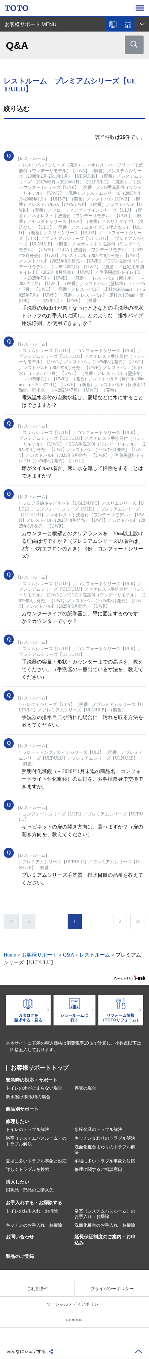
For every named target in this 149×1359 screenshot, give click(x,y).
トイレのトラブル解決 (27, 1129)
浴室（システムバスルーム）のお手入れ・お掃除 (104, 1214)
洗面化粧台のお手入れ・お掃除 (104, 1225)
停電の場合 (85, 1088)
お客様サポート (39, 955)
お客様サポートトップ (40, 1068)
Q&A (68, 955)
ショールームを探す (127, 24)
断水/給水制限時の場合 (28, 1096)
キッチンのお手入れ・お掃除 (34, 1225)
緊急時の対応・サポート (32, 1080)
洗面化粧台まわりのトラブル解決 (104, 1149)
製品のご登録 (20, 1256)
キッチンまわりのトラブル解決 (104, 1138)
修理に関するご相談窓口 (98, 1169)
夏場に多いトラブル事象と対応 (36, 1161)
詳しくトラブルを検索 (27, 1169)
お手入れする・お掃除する (34, 1202)
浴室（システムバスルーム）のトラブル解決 (36, 1141)
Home (10, 955)
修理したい (17, 1121)
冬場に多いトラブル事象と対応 (104, 1161)
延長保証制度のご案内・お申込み (105, 1240)
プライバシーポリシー (112, 1288)
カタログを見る (113, 24)
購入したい (17, 1182)
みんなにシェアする (26, 1351)
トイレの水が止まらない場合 (34, 1088)
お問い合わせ (20, 1236)
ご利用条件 (37, 1288)
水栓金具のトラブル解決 (98, 1129)
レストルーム (95, 955)
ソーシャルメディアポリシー (74, 1304)
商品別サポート (22, 1109)
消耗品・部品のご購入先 (30, 1190)
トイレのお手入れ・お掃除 (32, 1211)
